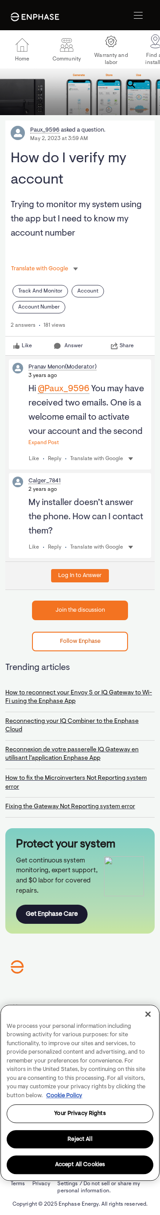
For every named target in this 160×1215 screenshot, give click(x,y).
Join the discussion (80, 610)
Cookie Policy (64, 1096)
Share (127, 346)
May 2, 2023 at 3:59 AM (59, 138)
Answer (73, 346)
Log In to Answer (80, 575)
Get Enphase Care (52, 914)
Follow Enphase (80, 641)
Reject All (80, 1139)
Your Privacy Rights (79, 1113)
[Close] (148, 1014)
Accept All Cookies (80, 1165)
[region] (80, 1092)
